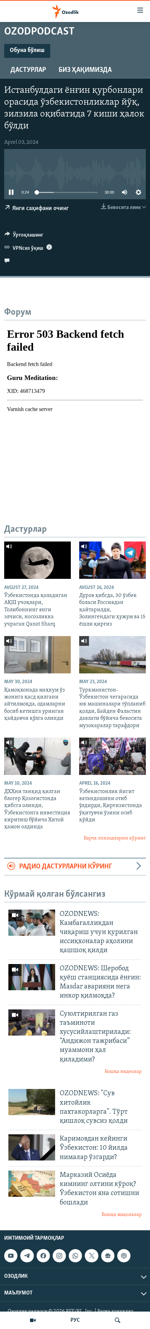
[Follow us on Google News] (107, 1255)
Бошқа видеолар (123, 1071)
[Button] (24, 236)
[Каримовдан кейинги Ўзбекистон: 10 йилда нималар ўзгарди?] (31, 1147)
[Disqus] (75, 407)
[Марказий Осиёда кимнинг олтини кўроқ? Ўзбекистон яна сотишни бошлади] (31, 1184)
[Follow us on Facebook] (43, 1255)
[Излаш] (117, 1320)
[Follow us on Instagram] (59, 1255)
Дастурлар (28, 70)
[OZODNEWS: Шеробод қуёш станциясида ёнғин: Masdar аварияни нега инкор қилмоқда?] (31, 977)
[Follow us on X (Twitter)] (91, 1255)
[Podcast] (123, 1255)
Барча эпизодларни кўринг (115, 838)
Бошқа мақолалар (122, 1214)
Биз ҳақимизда (85, 70)
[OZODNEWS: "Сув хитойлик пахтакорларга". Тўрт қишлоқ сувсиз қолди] (31, 1102)
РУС (75, 1320)
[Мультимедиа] (32, 1320)
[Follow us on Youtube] (10, 1255)
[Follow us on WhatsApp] (75, 1255)
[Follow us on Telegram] (26, 1255)
